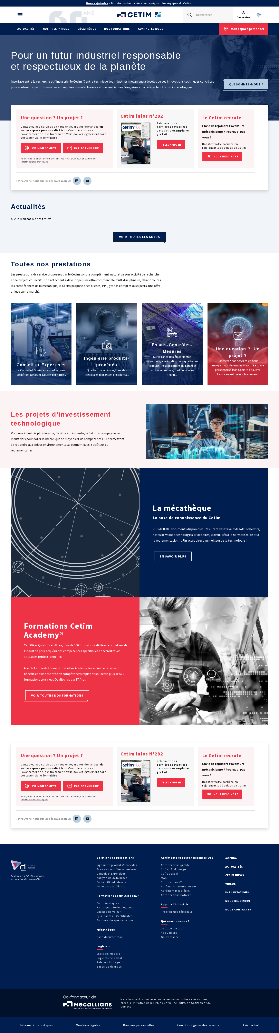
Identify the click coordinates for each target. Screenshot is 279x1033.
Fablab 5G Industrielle (111, 882)
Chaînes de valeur (109, 912)
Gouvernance (170, 937)
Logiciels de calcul (109, 958)
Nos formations (117, 29)
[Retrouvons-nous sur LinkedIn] (77, 181)
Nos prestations (56, 29)
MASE (164, 878)
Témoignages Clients (111, 886)
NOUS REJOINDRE (238, 901)
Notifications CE (172, 882)
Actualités (26, 29)
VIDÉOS (230, 884)
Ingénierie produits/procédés (117, 865)
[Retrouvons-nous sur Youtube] (87, 181)
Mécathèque (86, 29)
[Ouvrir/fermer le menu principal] (20, 15)
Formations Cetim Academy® (118, 896)
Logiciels (103, 946)
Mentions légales (88, 1025)
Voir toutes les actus (139, 237)
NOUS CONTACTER (238, 909)
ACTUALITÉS (234, 866)
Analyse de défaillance (112, 878)
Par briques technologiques (115, 907)
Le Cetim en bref (172, 928)
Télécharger (171, 144)
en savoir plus (173, 556)
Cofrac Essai (169, 873)
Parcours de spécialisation (115, 920)
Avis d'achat (251, 1025)
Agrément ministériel (175, 891)
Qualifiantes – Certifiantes (115, 916)
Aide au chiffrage (108, 962)
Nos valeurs (169, 933)
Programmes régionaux (177, 912)
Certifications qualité (175, 865)
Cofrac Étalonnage (173, 869)
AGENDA (231, 858)
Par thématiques (108, 903)
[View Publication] (136, 143)
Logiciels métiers (108, 954)
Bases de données (109, 966)
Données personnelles (138, 1025)
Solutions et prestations (115, 857)
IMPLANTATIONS (237, 892)
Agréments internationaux (178, 886)
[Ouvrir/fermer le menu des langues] (258, 14)
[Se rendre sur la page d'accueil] (139, 15)
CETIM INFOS (234, 875)
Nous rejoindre (97, 3)
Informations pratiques (34, 161)
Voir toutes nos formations (57, 695)
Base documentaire (110, 937)
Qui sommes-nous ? (246, 84)
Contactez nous (150, 29)
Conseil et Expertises (111, 873)
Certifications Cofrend (176, 895)
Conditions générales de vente (198, 1025)
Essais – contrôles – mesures (117, 869)
